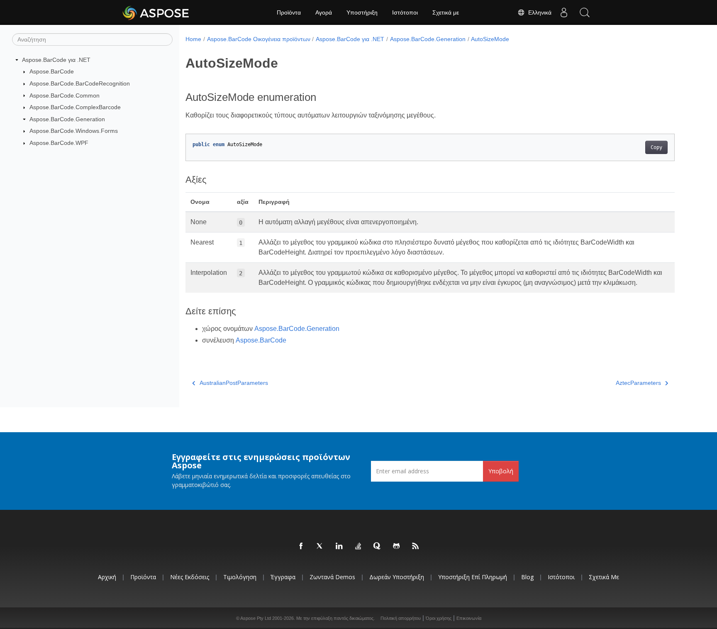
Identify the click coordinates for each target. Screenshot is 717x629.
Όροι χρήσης (438, 618)
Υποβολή (500, 471)
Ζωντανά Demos (332, 577)
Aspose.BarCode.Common (64, 95)
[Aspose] (156, 12)
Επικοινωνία (468, 618)
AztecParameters (638, 382)
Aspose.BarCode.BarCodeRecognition (79, 83)
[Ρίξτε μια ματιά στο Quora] (377, 546)
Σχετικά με (445, 12)
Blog (527, 577)
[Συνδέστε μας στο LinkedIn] (339, 546)
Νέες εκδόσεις (189, 577)
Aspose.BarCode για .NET (56, 59)
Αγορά (323, 12)
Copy (656, 147)
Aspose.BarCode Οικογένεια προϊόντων (258, 39)
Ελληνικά (538, 12)
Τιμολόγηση (239, 577)
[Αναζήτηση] (584, 12)
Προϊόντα (289, 12)
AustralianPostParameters (234, 382)
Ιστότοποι (405, 12)
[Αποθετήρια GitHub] (396, 546)
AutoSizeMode (490, 39)
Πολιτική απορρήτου (400, 618)
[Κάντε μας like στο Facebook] (301, 546)
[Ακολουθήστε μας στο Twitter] (320, 546)
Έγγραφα (283, 577)
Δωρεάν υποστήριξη (396, 577)
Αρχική (107, 577)
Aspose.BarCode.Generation (67, 119)
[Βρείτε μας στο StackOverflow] (358, 546)
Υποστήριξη (362, 12)
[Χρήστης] (564, 12)
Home (193, 39)
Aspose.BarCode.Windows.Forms (73, 130)
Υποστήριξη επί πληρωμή (472, 577)
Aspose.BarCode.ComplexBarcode (75, 107)
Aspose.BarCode (51, 71)
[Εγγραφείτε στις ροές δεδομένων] (415, 546)
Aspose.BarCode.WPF (58, 143)
